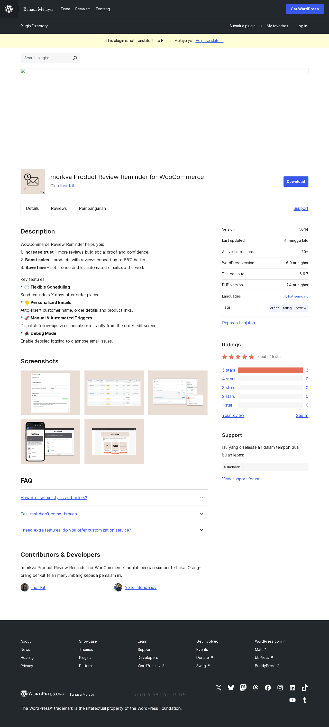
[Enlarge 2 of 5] (137, 377)
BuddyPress (267, 665)
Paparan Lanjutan (238, 322)
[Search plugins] (75, 58)
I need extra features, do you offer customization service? (76, 530)
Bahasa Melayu (82, 694)
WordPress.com (270, 641)
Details (32, 208)
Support (301, 208)
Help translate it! (210, 40)
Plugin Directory (34, 26)
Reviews (59, 208)
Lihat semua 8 (296, 296)
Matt (261, 649)
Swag (203, 665)
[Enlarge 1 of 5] (73, 377)
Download (296, 181)
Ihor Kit (67, 185)
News (25, 649)
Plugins (85, 657)
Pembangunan (92, 208)
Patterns (86, 665)
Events (202, 649)
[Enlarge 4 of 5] (73, 426)
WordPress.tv (151, 665)
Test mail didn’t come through (49, 513)
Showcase (88, 641)
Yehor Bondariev (141, 587)
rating (287, 308)
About (26, 641)
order (274, 308)
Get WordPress (305, 9)
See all (302, 415)
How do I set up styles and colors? (54, 497)
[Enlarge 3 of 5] (200, 377)
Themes (86, 649)
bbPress (264, 657)
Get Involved (207, 641)
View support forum (240, 478)
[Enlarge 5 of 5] (137, 426)
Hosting (27, 657)
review (301, 308)
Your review (233, 415)
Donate (204, 657)
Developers (148, 657)
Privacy (27, 665)
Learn (142, 641)
